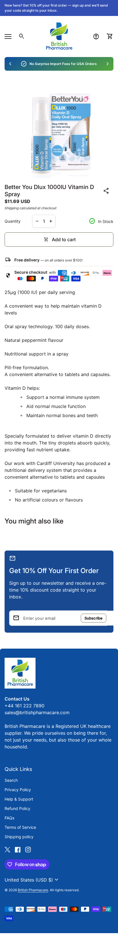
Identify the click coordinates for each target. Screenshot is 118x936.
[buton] (32, 879)
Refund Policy (17, 808)
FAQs (9, 817)
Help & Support (19, 799)
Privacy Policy (18, 789)
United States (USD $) (32, 879)
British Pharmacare (33, 890)
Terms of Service (20, 827)
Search (11, 780)
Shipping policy (19, 836)
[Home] (59, 36)
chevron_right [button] (107, 63)
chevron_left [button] (10, 63)
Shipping (12, 208)
